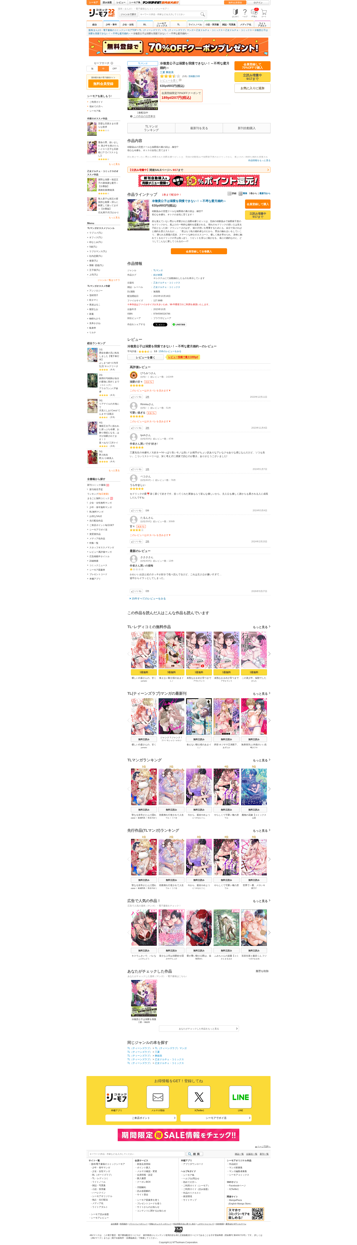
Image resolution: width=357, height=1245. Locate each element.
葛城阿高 (141, 818)
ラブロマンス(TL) (98, 251)
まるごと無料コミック (98, 498)
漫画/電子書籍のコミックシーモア (108, 1164)
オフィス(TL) (95, 237)
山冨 (254, 818)
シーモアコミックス (161, 24)
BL (144, 24)
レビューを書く (169, 80)
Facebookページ (237, 1185)
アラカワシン (105, 388)
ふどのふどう (143, 959)
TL (178, 24)
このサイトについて (205, 1224)
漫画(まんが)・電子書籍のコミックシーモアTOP (112, 30)
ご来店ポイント (141, 1117)
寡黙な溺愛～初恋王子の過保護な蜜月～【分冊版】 (108, 183)
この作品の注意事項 (144, 116)
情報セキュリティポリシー (160, 1224)
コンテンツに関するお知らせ (151, 1210)
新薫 (91, 314)
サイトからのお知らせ (148, 1207)
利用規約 (123, 1224)
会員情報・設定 (145, 1175)
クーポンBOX (144, 1182)
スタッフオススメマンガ (101, 547)
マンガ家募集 (235, 1167)
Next (268, 654)
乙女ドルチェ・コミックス (209, 30)
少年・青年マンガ (101, 1167)
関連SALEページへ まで (156, 169)
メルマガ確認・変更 (147, 1171)
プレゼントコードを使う (149, 1203)
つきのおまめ (254, 959)
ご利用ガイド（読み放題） (196, 1189)
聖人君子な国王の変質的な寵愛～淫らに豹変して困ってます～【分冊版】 (108, 203)
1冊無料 (144, 672)
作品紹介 (233, 1164)
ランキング (98, 494)
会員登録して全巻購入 (199, 251)
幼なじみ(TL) (95, 242)
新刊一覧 (264, 1154)
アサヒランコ (199, 681)
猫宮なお (93, 309)
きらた (254, 681)
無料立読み (143, 739)
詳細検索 (93, 561)
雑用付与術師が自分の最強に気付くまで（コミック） (109, 381)
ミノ (171, 681)
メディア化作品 (97, 538)
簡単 (245, 193)
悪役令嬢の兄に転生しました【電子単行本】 (109, 356)
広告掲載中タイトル (99, 556)
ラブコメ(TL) (95, 233)
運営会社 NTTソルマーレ (236, 1224)
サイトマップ (190, 1200)
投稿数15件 (190, 76)
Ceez (114, 410)
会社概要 (114, 1224)
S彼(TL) (93, 246)
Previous (130, 653)
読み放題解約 (143, 1191)
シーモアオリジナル (102, 1196)
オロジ (178, 740)
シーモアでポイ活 (98, 529)
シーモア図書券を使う (148, 1200)
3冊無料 (171, 672)
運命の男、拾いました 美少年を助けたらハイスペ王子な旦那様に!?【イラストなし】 (108, 149)
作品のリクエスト (192, 1193)
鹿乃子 (254, 888)
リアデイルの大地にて (109, 405)
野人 (101, 458)
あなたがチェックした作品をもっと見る (199, 1028)
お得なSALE (95, 516)
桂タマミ (93, 300)
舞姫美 (111, 190)
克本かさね (94, 323)
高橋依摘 (102, 190)
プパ (163, 740)
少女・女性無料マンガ (100, 503)
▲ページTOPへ (263, 1146)
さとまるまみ (226, 959)
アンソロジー (96, 290)
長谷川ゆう (152, 818)
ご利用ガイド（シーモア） (196, 1185)
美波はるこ (94, 304)
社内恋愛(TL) (95, 256)
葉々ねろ (103, 442)
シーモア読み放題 (100, 1214)
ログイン (258, 2)
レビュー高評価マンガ (100, 552)
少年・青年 (111, 24)
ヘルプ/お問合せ (191, 1178)
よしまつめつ (105, 363)
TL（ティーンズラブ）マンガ (179, 30)
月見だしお (104, 410)
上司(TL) (93, 274)
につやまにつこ (198, 818)
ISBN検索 (220, 1224)
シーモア (93, 2)
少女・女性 (128, 24)
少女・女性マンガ (101, 1171)
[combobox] (172, 14)
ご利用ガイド (96, 102)
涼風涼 (110, 414)
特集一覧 (93, 543)
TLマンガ (142, 63)
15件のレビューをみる (170, 351)
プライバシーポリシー (138, 1224)
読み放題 (107, 2)
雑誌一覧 (239, 1154)
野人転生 (103, 455)
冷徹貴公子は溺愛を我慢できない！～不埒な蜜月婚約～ (189, 200)
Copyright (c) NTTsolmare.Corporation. (178, 1242)
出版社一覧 (251, 1154)
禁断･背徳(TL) (96, 265)
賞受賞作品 (95, 534)
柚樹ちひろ (94, 318)
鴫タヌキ (254, 747)
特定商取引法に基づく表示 (184, 1224)
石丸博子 (102, 212)
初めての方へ (96, 106)
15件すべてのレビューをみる (149, 598)
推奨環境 (187, 1196)
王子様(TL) (94, 270)
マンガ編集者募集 (238, 1171)
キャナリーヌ (111, 366)
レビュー (121, 2)
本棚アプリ (95, 578)
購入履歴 (141, 1178)
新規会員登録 (143, 1164)
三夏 (162, 72)
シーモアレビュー (100, 1218)
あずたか (226, 747)
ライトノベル (195, 24)
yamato (144, 681)
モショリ (170, 740)
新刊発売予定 (96, 489)
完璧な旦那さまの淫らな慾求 (108, 125)
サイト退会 (142, 1194)
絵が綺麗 (157, 275)
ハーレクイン (99, 1192)
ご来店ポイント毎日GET (101, 525)
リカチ (92, 332)
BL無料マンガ (96, 511)
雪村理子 (93, 295)
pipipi (133, 818)
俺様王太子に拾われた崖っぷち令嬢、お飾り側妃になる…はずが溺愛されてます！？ (109, 433)
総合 (94, 24)
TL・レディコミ (100, 1178)
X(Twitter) (234, 1189)
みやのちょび (171, 959)
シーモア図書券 (97, 570)
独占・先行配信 (100, 1199)
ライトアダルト (262, 24)
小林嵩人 (109, 458)
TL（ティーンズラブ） (150, 30)
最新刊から (265, 193)
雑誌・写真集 (229, 24)
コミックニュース (98, 565)
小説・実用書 (212, 24)
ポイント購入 (143, 1167)
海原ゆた (199, 959)
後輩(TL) (93, 260)
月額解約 (141, 1187)
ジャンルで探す (128, 14)
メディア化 (245, 24)
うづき (174, 818)
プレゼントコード (98, 574)
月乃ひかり (113, 212)
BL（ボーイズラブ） (102, 1175)
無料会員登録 (235, 2)
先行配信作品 (96, 520)
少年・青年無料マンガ (100, 507)
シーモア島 (134, 2)
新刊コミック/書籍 (96, 485)
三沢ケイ (113, 442)
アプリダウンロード (193, 1164)
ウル (167, 818)
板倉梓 (92, 328)
